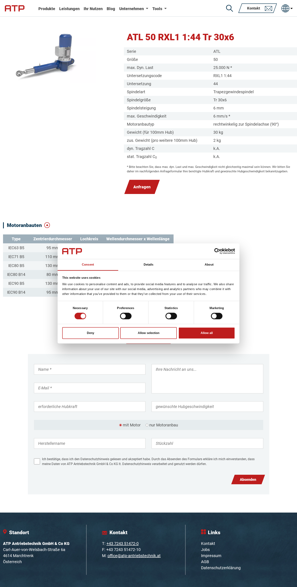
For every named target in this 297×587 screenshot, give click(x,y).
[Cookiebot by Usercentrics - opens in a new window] (217, 251)
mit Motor (132, 425)
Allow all (207, 333)
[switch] (126, 316)
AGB (205, 561)
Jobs (205, 549)
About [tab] (209, 264)
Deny (90, 333)
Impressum (211, 555)
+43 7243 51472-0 (122, 543)
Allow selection (148, 333)
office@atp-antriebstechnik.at (134, 555)
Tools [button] (157, 8)
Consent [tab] (88, 264)
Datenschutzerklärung (221, 567)
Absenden (248, 479)
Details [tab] (149, 264)
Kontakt (208, 543)
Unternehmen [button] (132, 8)
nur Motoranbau (163, 425)
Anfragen (142, 186)
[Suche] (229, 8)
